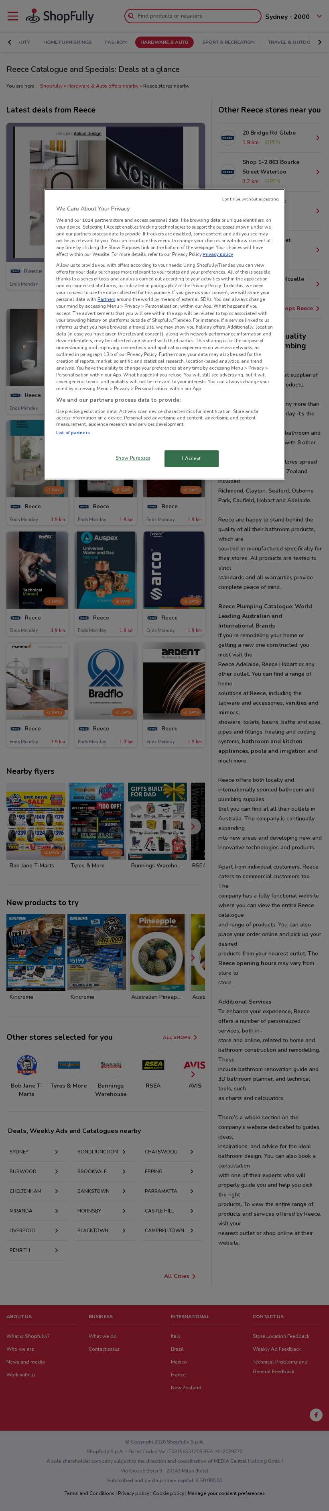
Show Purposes (133, 458)
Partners (106, 299)
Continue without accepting (250, 199)
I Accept (191, 458)
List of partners (73, 432)
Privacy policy (218, 254)
